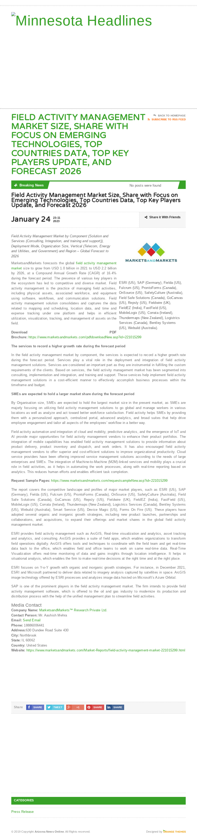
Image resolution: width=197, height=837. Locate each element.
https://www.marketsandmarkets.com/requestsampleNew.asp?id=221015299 (109, 481)
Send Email (32, 620)
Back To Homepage (172, 115)
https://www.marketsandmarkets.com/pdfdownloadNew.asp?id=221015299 (85, 337)
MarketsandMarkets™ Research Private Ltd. (73, 610)
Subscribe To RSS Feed (169, 119)
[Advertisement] (149, 67)
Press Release (22, 812)
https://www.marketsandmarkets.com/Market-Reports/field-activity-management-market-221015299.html (105, 650)
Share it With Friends (165, 217)
